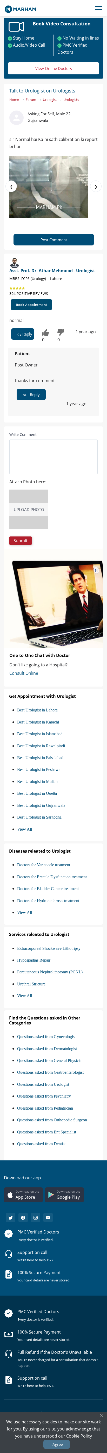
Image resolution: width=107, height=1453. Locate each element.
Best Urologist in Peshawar (39, 769)
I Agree (56, 1444)
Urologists (71, 99)
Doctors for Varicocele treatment (43, 865)
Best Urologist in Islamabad (40, 734)
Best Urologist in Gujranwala (41, 805)
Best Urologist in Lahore (37, 710)
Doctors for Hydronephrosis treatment (48, 900)
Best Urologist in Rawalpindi (41, 746)
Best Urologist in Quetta (37, 793)
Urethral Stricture (31, 984)
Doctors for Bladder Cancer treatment (48, 888)
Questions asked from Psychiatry (44, 1096)
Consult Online (23, 673)
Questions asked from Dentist (41, 1144)
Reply (26, 334)
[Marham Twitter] (10, 1217)
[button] (20, 540)
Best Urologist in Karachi (38, 722)
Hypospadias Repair (33, 960)
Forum (31, 99)
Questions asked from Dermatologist (47, 1048)
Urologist (50, 99)
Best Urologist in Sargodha (39, 817)
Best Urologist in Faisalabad (40, 757)
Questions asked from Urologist (43, 1084)
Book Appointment (31, 304)
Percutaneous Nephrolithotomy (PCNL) (50, 972)
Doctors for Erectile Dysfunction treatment (52, 877)
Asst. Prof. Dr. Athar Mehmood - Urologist (52, 270)
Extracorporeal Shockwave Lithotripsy (49, 948)
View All (24, 829)
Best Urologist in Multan (37, 781)
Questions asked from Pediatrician (45, 1108)
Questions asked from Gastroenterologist (50, 1072)
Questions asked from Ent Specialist (46, 1132)
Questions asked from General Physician (50, 1060)
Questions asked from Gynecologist (46, 1036)
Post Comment (54, 239)
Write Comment (23, 434)
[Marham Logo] (20, 8)
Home (14, 99)
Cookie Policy (79, 1436)
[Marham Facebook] (23, 1217)
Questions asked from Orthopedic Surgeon (52, 1120)
